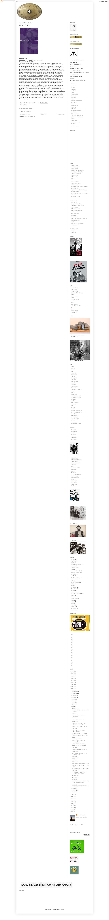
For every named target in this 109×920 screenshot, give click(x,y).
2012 (72, 644)
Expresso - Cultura (75, 299)
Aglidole (72, 231)
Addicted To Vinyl (74, 458)
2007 (72, 636)
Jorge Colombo (74, 304)
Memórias (73, 590)
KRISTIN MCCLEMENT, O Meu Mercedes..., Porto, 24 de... (78, 724)
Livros (72, 583)
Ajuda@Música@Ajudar (76, 564)
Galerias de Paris (74, 402)
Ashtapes (73, 87)
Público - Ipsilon (74, 310)
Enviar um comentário (26, 111)
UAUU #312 (74, 784)
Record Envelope (74, 476)
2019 (72, 655)
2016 (72, 650)
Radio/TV (73, 597)
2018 (72, 654)
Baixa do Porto (74, 202)
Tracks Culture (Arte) (75, 121)
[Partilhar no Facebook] (45, 103)
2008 (72, 637)
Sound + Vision (74, 120)
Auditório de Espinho (75, 167)
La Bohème (73, 409)
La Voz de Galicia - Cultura (76, 305)
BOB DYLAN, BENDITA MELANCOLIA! (80, 785)
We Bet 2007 (73, 608)
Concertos (73, 567)
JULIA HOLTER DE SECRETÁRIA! (79, 733)
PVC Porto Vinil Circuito (76, 593)
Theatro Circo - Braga (75, 196)
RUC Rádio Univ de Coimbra (77, 115)
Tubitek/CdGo (74, 439)
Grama (72, 466)
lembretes (73, 610)
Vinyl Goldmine (74, 484)
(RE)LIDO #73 (75, 737)
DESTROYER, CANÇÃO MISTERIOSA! (80, 763)
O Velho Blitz (73, 107)
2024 (72, 663)
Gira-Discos (73, 464)
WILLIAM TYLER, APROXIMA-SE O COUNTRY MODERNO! (79, 773)
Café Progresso (74, 381)
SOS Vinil (73, 118)
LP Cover (73, 471)
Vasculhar (73, 605)
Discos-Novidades (75, 570)
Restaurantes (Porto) (75, 220)
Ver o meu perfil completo (81, 817)
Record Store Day (75, 477)
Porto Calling (74, 437)
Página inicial (44, 114)
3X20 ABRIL (74, 760)
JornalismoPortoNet (75, 212)
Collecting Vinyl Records (76, 459)
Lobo (72, 585)
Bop (72, 371)
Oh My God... (73, 108)
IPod (72, 580)
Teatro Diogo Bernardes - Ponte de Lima (79, 193)
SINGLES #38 (75, 751)
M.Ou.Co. (73, 180)
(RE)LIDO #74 (75, 713)
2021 (72, 658)
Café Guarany (74, 374)
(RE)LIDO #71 (75, 777)
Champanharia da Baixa (76, 389)
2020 (72, 657)
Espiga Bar (73, 399)
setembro (74, 697)
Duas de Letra (74, 394)
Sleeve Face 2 (74, 481)
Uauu (72, 603)
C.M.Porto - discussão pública (77, 205)
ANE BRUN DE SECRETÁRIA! (78, 743)
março (73, 788)
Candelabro (73, 384)
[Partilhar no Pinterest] (47, 103)
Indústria (73, 407)
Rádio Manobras (74, 113)
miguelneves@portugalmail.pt (76, 824)
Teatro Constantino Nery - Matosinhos (79, 189)
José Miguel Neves (81, 815)
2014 (72, 647)
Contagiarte (73, 391)
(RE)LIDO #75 (75, 708)
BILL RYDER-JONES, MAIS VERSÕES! (80, 768)
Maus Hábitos (74, 414)
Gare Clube (73, 404)
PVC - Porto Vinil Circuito (76, 474)
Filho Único (73, 95)
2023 (72, 662)
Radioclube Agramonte (76, 183)
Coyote (72, 92)
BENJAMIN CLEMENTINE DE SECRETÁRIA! (78, 741)
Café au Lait (73, 373)
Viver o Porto (73, 225)
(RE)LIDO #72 (75, 758)
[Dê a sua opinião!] (42, 103)
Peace (72, 595)
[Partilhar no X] (44, 103)
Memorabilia (73, 588)
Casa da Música (74, 168)
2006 (72, 634)
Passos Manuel (74, 417)
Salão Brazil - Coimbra (76, 185)
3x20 (72, 562)
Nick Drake (73, 592)
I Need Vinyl (73, 469)
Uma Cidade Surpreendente (77, 223)
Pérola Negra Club (75, 418)
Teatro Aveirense (74, 188)
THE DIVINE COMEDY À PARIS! (79, 745)
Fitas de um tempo (75, 579)
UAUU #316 (74, 747)
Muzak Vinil (73, 436)
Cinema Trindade (74, 207)
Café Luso (73, 376)
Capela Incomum (74, 386)
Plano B (72, 420)
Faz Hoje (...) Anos (75, 577)
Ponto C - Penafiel (75, 181)
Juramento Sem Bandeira (76, 100)
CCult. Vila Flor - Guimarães (77, 171)
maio (73, 704)
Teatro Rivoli (73, 194)
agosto (73, 699)
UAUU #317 (74, 728)
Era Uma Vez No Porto (76, 397)
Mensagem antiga (60, 114)
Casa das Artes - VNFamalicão (77, 170)
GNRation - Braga (75, 176)
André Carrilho (74, 289)
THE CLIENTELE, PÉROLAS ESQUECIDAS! (78, 731)
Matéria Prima (74, 431)
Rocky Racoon (74, 598)
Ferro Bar (73, 400)
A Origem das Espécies (76, 287)
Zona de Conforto (74, 126)
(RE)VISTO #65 (75, 775)
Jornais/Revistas (74, 582)
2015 (72, 649)
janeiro (73, 792)
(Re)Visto (73, 561)
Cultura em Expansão (75, 208)
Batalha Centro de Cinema (76, 203)
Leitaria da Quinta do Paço (76, 410)
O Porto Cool (73, 215)
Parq (72, 309)
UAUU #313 (74, 779)
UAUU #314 (74, 770)
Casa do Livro (74, 387)
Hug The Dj (73, 97)
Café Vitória (73, 382)
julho (73, 701)
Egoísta (72, 294)
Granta (72, 302)
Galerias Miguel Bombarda (77, 210)
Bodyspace (73, 89)
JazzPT (72, 99)
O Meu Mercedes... (75, 415)
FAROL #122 (75, 761)
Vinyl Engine (73, 482)
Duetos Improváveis (75, 572)
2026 (72, 671)
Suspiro (72, 601)
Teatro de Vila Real (75, 191)
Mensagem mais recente (25, 114)
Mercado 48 (73, 434)
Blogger (62, 909)
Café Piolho (73, 379)
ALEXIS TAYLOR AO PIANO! (78, 720)
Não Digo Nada (74, 105)
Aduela (72, 366)
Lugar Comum (74, 102)
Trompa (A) (73, 123)
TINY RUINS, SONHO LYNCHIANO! (80, 735)
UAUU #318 (74, 718)
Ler (71, 307)
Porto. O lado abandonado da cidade (79, 218)
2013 (72, 645)
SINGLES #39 (75, 721)
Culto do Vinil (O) (74, 461)
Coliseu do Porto (74, 175)
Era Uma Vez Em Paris (76, 396)
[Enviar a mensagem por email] (41, 103)
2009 (72, 639)
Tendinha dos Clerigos (76, 423)
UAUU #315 (74, 756)
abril (73, 706)
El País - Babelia (74, 296)
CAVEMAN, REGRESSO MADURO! (79, 749)
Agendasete (73, 86)
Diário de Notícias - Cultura (77, 292)
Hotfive (72, 405)
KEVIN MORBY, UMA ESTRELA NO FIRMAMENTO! (79, 754)
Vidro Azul (73, 125)
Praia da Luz (73, 422)
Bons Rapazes (74, 90)
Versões (72, 606)
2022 (72, 660)
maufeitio (73, 432)
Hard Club (73, 178)
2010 (72, 641)
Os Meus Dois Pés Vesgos (76, 110)
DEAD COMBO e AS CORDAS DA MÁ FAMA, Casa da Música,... (80, 781)
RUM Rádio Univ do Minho (77, 117)
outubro (74, 695)
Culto (72, 569)
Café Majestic (74, 378)
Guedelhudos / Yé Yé (75, 467)
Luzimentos (73, 104)
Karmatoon (73, 232)
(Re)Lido (25, 104)
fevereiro (74, 790)
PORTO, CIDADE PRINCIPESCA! (79, 726)
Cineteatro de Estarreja (76, 173)
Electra (72, 297)
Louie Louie (73, 429)
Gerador (72, 301)
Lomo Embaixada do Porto (76, 412)
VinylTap (73, 485)
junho (73, 702)
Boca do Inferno (74, 291)
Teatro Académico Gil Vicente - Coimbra (79, 186)
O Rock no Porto (74, 216)
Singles (72, 600)
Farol (72, 575)
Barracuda (73, 369)
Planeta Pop (73, 112)
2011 (72, 642)
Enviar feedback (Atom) (30, 116)
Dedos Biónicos (74, 94)
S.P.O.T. (72, 221)
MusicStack (73, 472)
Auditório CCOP (74, 165)
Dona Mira (73, 392)
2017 (72, 652)
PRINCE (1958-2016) (76, 739)
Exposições (73, 574)
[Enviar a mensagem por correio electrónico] (38, 102)
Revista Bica (73, 312)
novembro (74, 693)
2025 (72, 665)
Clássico (73, 566)
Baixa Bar (73, 368)
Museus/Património (75, 213)
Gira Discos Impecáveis (76, 463)
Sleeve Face (73, 479)
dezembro (74, 691)
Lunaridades (73, 587)
